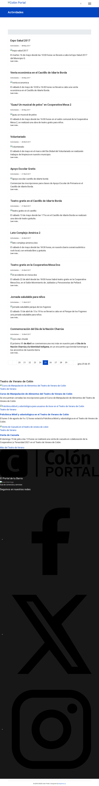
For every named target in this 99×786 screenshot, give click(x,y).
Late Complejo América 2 (25, 232)
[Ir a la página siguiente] (71, 362)
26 (51, 362)
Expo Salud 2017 (20, 40)
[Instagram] (85, 3)
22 (30, 362)
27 (56, 362)
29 (66, 362)
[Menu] (89, 3)
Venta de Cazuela (9, 435)
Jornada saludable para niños (27, 296)
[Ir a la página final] (75, 362)
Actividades (14, 46)
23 (35, 362)
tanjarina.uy (62, 783)
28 (61, 362)
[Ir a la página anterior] (14, 362)
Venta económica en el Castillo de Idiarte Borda (38, 72)
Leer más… (14, 61)
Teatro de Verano (8, 389)
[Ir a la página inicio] (10, 362)
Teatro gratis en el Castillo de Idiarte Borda (36, 200)
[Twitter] (81, 3)
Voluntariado (18, 136)
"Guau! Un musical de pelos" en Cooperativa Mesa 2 (40, 104)
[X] (51, 634)
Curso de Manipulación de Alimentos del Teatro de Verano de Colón (36, 393)
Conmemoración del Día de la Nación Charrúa (37, 329)
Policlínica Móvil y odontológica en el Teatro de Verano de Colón (34, 414)
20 (19, 362)
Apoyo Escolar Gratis (22, 168)
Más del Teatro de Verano (12, 447)
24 (40, 362)
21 (25, 362)
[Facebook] (77, 3)
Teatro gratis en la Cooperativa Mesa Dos (35, 264)
